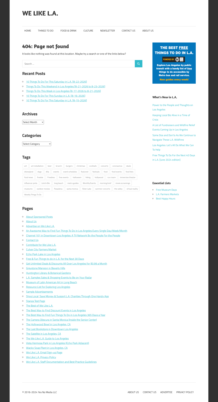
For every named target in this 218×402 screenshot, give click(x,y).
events (56, 171)
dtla (47, 171)
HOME (27, 31)
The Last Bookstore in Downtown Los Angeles (52, 329)
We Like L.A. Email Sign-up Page (44, 352)
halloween (77, 177)
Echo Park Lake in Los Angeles (43, 254)
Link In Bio (46, 183)
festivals (96, 171)
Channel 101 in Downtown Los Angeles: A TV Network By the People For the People (73, 235)
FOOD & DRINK (69, 31)
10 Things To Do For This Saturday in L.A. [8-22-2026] (56, 82)
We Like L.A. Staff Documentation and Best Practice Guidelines (61, 362)
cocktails (93, 165)
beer (50, 165)
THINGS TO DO (45, 31)
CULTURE (88, 31)
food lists (129, 171)
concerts (104, 165)
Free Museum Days (166, 190)
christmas (81, 165)
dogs (40, 171)
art (25, 165)
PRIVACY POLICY (185, 392)
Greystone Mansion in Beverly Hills (45, 268)
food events (117, 171)
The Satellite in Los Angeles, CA (43, 334)
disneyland (28, 171)
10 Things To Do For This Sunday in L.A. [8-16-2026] (55, 96)
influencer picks (30, 183)
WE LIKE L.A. (40, 13)
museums (28, 188)
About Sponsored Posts (39, 217)
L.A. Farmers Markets (167, 194)
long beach (58, 183)
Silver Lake (86, 188)
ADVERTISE (166, 392)
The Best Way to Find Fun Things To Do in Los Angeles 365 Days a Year (65, 315)
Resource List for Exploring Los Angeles (48, 287)
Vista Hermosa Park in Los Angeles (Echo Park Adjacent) (57, 343)
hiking (88, 177)
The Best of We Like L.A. (39, 306)
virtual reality (132, 188)
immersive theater (128, 177)
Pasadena (58, 188)
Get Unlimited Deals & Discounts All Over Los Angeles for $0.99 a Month (66, 264)
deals (128, 165)
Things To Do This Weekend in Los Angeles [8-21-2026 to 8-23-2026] (65, 86)
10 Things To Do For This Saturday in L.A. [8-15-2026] (56, 100)
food (106, 171)
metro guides (73, 183)
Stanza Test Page (35, 301)
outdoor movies (43, 188)
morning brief (105, 183)
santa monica (72, 188)
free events (64, 177)
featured (84, 171)
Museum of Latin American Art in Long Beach (51, 282)
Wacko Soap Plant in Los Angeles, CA (47, 348)
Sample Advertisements (39, 292)
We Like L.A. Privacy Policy (41, 357)
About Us (31, 221)
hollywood (99, 177)
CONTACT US (128, 31)
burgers (69, 165)
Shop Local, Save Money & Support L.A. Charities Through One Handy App (67, 296)
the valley (118, 188)
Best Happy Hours (165, 198)
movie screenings (123, 183)
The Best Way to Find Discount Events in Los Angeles (56, 310)
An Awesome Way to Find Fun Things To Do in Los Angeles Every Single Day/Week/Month (76, 231)
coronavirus (117, 165)
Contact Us (32, 240)
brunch (59, 165)
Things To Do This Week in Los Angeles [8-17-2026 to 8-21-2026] (63, 91)
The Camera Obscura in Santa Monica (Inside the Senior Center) (61, 320)
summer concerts (102, 188)
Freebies (51, 177)
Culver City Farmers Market (41, 249)
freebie (40, 177)
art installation (37, 165)
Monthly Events (89, 183)
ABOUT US (147, 31)
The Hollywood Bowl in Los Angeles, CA (48, 324)
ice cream (112, 177)
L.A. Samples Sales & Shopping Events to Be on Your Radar (59, 278)
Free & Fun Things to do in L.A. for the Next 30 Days (55, 259)
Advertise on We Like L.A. (40, 226)
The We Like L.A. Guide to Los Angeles (47, 338)
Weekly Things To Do (32, 194)
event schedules (70, 171)
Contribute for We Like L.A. (41, 245)
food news (28, 177)
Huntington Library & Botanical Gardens (48, 273)
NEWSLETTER (107, 31)
